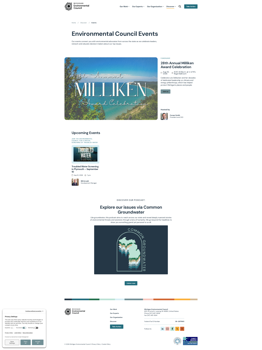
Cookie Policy (106, 344)
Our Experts (137, 6)
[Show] (128, 6)
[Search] (180, 6)
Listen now (131, 283)
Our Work (124, 6)
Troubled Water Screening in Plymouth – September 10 (85, 169)
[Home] (76, 6)
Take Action (190, 7)
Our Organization (154, 6)
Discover (170, 6)
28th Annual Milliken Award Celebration (177, 65)
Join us (165, 91)
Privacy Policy (96, 344)
